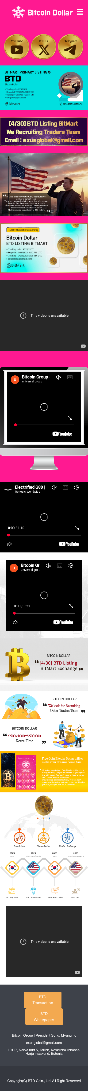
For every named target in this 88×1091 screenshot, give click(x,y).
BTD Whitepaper (44, 1016)
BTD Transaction (42, 999)
